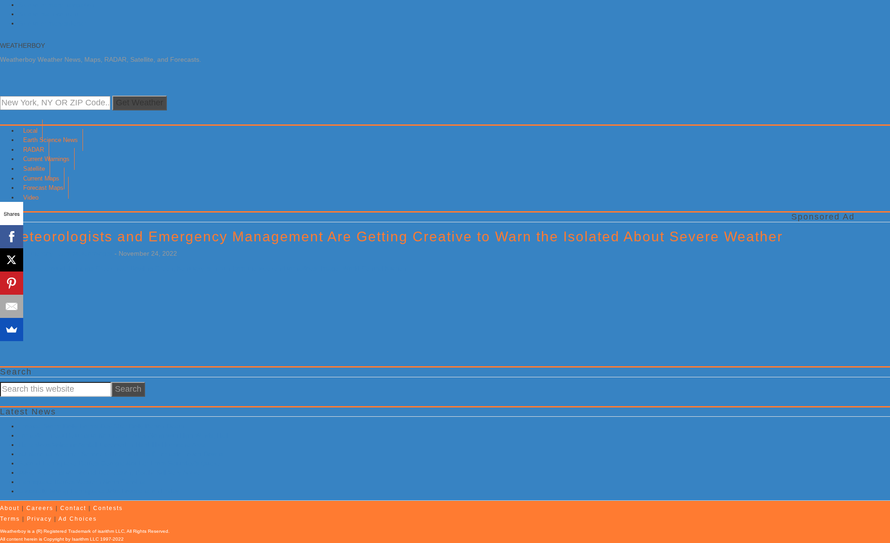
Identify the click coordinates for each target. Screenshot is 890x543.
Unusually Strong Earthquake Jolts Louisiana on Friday (99, 491)
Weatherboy (22, 45)
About (9, 508)
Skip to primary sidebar (52, 23)
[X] (11, 260)
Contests (108, 508)
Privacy (39, 519)
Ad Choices (77, 519)
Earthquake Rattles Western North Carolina (82, 481)
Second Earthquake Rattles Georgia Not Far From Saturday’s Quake (119, 463)
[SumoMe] (11, 329)
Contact (73, 508)
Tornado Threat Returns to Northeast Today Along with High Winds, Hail (123, 435)
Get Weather (139, 102)
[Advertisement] (278, 369)
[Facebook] (11, 236)
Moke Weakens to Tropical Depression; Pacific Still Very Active (109, 472)
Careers (39, 508)
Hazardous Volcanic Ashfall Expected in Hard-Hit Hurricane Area (112, 444)
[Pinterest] (11, 283)
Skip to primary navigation (57, 4)
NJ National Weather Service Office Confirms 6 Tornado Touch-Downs (121, 454)
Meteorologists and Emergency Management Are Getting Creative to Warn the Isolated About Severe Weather (395, 236)
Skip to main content (48, 14)
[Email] (11, 306)
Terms (10, 519)
